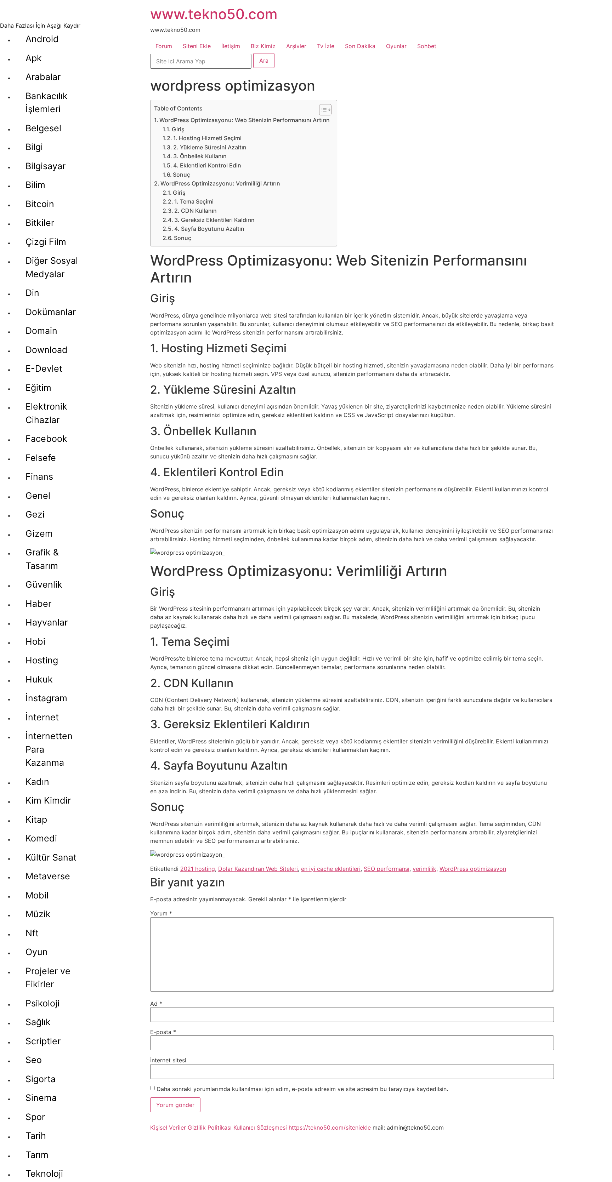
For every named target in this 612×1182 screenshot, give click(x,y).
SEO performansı (386, 868)
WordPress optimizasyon (473, 868)
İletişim (230, 46)
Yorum (161, 913)
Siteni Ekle (197, 46)
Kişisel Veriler (168, 1127)
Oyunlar (396, 46)
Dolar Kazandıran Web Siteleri (258, 868)
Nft (32, 933)
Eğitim (38, 387)
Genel (38, 495)
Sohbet (426, 46)
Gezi (35, 514)
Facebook (46, 438)
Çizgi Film (46, 241)
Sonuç (181, 174)
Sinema (41, 1097)
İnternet (42, 717)
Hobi (35, 641)
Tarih (36, 1135)
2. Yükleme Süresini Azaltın (209, 147)
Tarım (37, 1154)
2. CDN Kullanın (195, 210)
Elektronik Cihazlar (46, 413)
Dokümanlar (51, 312)
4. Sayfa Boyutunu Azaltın (209, 228)
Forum (163, 46)
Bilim (35, 184)
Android (42, 39)
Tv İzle (325, 46)
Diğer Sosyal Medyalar (52, 267)
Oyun (37, 952)
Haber (38, 603)
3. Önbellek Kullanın (200, 156)
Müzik (38, 914)
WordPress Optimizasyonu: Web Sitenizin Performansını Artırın (244, 120)
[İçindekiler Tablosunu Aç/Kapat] (322, 110)
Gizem (39, 533)
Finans (39, 476)
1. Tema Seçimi (194, 201)
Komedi (41, 838)
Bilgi (34, 147)
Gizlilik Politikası (210, 1127)
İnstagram (46, 698)
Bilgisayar (46, 166)
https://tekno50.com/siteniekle (330, 1127)
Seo (34, 1060)
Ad (156, 1003)
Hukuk (39, 679)
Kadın (37, 781)
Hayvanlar (47, 622)
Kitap (36, 819)
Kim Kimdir (48, 800)
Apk (34, 58)
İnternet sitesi (168, 1060)
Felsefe (41, 457)
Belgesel (43, 128)
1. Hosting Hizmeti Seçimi (207, 138)
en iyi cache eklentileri (331, 868)
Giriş (178, 129)
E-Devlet (44, 368)
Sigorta (41, 1079)
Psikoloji (43, 1003)
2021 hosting (197, 868)
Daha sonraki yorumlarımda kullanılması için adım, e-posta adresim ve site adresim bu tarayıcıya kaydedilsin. (302, 1089)
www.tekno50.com (213, 14)
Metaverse (48, 876)
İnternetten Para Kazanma (49, 749)
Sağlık (38, 1022)
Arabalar (43, 77)
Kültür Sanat (51, 857)
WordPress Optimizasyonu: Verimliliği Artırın (220, 183)
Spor (35, 1117)
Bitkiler (40, 222)
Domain (41, 330)
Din (32, 292)
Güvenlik (44, 584)
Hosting (42, 660)
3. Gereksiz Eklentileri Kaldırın (214, 219)
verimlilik (424, 868)
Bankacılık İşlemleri (47, 103)
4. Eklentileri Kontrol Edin (207, 165)
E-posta (163, 1032)
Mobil (37, 895)
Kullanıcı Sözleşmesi (260, 1127)
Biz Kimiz (263, 46)
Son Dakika (360, 46)
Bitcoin (40, 204)
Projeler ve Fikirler (48, 978)
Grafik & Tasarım (42, 559)
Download (47, 349)
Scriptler (43, 1041)
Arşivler (296, 46)
